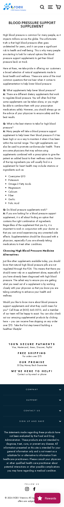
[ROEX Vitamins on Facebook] (34, 489)
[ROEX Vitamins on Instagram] (27, 489)
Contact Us (32, 410)
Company (32, 389)
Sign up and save (32, 421)
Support (32, 400)
